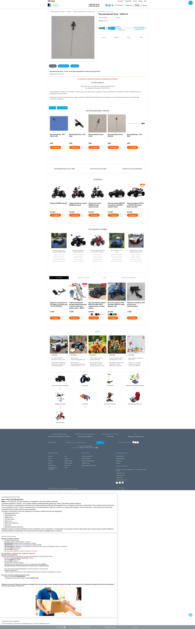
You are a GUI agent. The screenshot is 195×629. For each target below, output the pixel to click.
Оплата (140, 1)
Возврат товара (68, 463)
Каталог (56, 5)
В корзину (55, 147)
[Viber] (123, 482)
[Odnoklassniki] (135, 442)
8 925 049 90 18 (120, 475)
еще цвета (102, 314)
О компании (128, 1)
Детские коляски (86, 458)
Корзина (144, 5)
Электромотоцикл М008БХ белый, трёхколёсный (94, 205)
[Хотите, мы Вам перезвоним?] (190, 3)
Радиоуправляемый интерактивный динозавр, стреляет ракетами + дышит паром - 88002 (78, 305)
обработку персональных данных (87, 447)
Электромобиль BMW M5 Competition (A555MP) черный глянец (116, 205)
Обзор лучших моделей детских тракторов (96, 358)
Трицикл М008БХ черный (58, 203)
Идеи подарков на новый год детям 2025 (136, 358)
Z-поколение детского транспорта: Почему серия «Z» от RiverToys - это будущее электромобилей (58, 358)
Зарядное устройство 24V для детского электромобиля (136, 304)
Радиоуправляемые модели (89, 465)
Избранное (129, 5)
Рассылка (118, 463)
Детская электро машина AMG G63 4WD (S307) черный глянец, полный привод (97, 305)
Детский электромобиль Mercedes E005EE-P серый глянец (59, 251)
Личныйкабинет (137, 5)
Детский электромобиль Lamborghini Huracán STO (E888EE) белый (136, 251)
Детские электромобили (88, 460)
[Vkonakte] (133, 442)
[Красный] (115, 314)
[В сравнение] (131, 28)
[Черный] (96, 314)
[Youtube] (138, 442)
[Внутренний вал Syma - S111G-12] (72, 37)
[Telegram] (109, 5)
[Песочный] (109, 314)
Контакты (120, 1)
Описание (53, 66)
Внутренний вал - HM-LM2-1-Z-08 (57, 135)
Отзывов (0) (75, 66)
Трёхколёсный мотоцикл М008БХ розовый (78, 204)
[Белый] (90, 314)
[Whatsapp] (112, 5)
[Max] (106, 5)
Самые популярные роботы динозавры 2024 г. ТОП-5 (116, 358)
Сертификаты (51, 465)
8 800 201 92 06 (120, 473)
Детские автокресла (87, 456)
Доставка (120, 5)
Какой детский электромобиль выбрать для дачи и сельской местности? (78, 358)
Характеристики (63, 66)
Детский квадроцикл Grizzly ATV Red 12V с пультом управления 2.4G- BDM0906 (97, 251)
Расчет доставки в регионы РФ (139, 28)
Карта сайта (67, 465)
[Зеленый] (113, 314)
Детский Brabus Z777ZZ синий (117, 251)
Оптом (135, 1)
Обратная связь (68, 460)
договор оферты (88, 446)
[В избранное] (126, 28)
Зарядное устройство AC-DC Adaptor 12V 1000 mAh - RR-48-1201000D (59, 304)
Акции (65, 467)
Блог (145, 1)
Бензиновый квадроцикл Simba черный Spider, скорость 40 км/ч (78, 251)
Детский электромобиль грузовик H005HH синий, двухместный (116, 304)
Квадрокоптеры (86, 463)
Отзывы (66, 458)
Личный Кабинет (120, 456)
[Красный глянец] (92, 314)
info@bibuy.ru (119, 477)
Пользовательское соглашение (52, 468)
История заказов (120, 458)
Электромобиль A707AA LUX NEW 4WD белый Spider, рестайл (135, 205)
